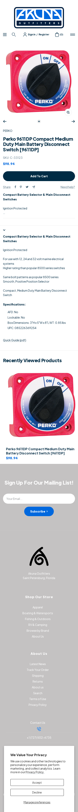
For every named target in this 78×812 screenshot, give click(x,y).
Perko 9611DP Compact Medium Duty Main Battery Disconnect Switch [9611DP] (40, 451)
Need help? (68, 187)
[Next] (73, 121)
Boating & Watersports (37, 613)
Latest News (38, 664)
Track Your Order (38, 670)
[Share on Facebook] (15, 187)
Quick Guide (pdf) (14, 340)
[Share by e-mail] (33, 187)
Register (44, 34)
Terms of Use (37, 699)
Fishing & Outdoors (38, 619)
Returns (38, 681)
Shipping (38, 675)
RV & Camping (37, 624)
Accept (37, 782)
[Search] (14, 34)
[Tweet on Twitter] (27, 187)
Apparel (38, 607)
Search (37, 693)
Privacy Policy (38, 704)
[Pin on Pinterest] (21, 187)
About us (38, 687)
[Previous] (4, 121)
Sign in (31, 34)
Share (7, 187)
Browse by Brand (38, 630)
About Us (38, 636)
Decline (37, 792)
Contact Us (37, 722)
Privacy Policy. (35, 772)
